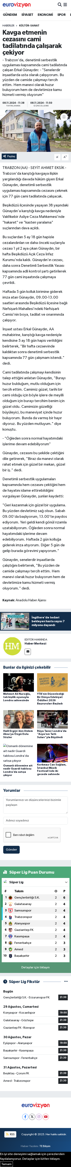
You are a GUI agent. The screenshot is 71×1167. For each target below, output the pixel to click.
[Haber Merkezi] (12, 646)
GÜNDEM (10, 15)
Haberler (8, 25)
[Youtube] (46, 1117)
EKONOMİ (45, 15)
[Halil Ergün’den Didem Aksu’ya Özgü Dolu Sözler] (18, 719)
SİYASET (27, 15)
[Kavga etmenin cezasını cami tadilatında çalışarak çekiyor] (35, 131)
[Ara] (60, 5)
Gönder (11, 849)
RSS (12, 1134)
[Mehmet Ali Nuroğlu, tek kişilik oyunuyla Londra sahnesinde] (18, 682)
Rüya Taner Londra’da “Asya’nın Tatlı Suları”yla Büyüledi (51, 734)
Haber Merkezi (35, 643)
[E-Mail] (28, 652)
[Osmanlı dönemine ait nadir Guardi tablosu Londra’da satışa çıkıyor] (18, 753)
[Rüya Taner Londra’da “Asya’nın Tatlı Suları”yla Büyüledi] (52, 719)
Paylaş (11, 156)
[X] (32, 1117)
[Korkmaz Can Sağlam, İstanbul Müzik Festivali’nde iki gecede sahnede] (52, 753)
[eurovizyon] (16, 5)
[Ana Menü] (65, 5)
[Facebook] (25, 1117)
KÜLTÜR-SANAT (29, 25)
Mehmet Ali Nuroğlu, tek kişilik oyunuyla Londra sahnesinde (17, 697)
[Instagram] (39, 1117)
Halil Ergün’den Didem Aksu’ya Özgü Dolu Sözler (18, 734)
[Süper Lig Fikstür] (66, 981)
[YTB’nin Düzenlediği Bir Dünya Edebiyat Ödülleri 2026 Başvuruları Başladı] (52, 682)
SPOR (61, 15)
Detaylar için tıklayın (35, 967)
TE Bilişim (44, 1146)
